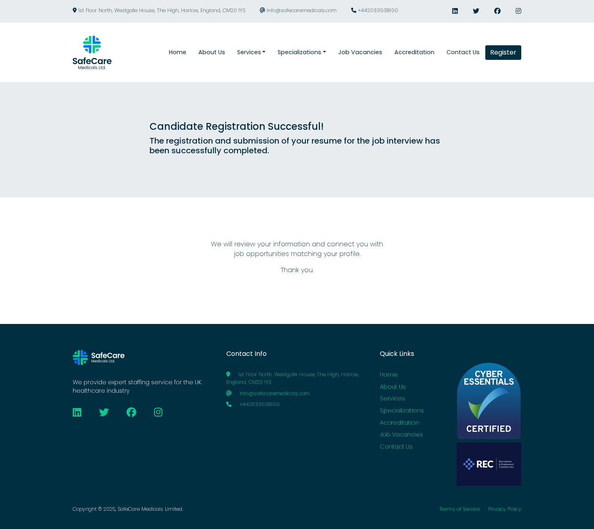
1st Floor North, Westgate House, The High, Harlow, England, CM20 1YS (161, 10)
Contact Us (396, 446)
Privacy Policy (504, 509)
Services (392, 398)
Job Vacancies (401, 434)
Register (503, 52)
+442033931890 (377, 10)
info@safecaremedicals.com (301, 10)
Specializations (402, 410)
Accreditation (399, 423)
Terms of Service (459, 509)
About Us (393, 387)
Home (389, 374)
